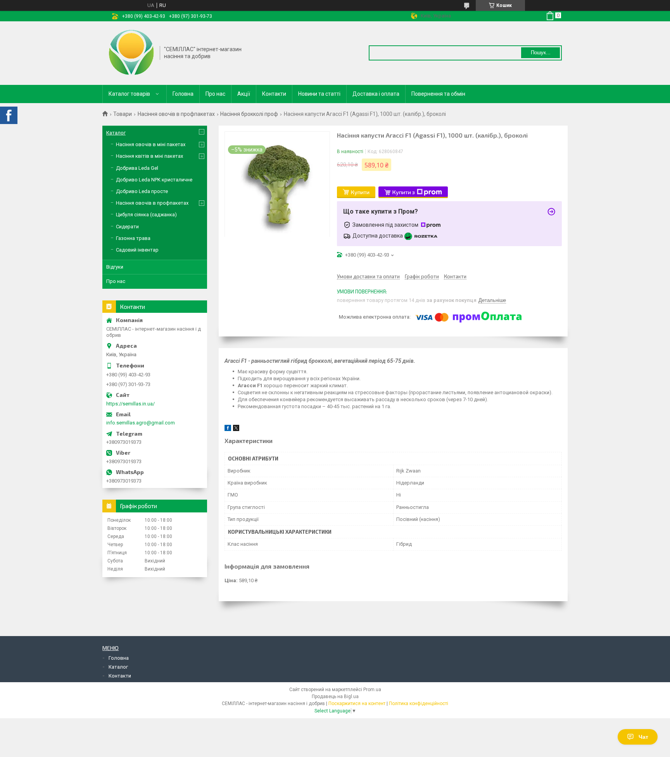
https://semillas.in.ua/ (130, 404)
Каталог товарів (129, 94)
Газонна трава (133, 238)
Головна (183, 94)
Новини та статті (319, 94)
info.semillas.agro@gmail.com (140, 423)
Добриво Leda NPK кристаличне (154, 180)
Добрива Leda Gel (137, 168)
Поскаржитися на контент (356, 703)
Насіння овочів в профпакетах (176, 114)
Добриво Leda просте (142, 191)
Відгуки (114, 267)
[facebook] (227, 429)
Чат (643, 737)
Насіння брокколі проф (249, 114)
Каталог (116, 133)
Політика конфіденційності (418, 703)
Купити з (403, 192)
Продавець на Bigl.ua (335, 696)
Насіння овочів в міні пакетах (150, 144)
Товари (122, 114)
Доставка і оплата (375, 94)
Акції (243, 94)
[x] (236, 429)
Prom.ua (372, 689)
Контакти (274, 94)
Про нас (215, 94)
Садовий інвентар (137, 250)
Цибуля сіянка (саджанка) (146, 214)
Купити (360, 192)
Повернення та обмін (438, 94)
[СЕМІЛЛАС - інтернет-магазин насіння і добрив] (131, 52)
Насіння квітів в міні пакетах (149, 156)
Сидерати (127, 226)
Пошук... (541, 52)
